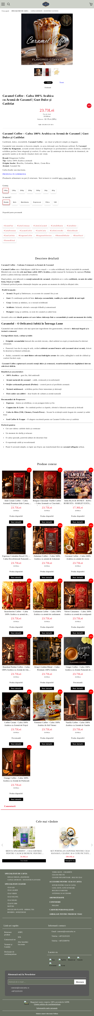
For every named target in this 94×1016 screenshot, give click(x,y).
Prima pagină (5, 11)
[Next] (91, 845)
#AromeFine (8, 226)
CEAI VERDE (12, 893)
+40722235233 (64, 936)
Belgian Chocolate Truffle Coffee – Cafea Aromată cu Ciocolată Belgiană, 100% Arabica (47, 503)
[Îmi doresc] (88, 211)
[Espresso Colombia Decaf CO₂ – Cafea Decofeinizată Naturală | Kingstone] (16, 554)
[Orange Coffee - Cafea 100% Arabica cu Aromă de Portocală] (16, 775)
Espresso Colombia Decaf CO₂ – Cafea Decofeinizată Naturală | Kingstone (16, 558)
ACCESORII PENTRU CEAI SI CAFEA (65, 882)
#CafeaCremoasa (23, 226)
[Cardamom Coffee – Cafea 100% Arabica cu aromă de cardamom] (47, 609)
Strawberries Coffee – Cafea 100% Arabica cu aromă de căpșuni (16, 613)
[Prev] (2, 845)
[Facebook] (51, 946)
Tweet (61, 82)
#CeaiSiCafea (41, 231)
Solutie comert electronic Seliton (47, 1014)
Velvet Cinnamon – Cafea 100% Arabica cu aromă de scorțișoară (77, 612)
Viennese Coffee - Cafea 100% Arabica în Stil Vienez (47, 723)
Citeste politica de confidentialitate (47, 1004)
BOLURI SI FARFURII (60, 890)
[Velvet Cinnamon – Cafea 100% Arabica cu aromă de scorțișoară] (78, 609)
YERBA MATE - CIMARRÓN (62, 872)
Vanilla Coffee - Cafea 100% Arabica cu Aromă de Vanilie (78, 723)
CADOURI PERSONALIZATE (61, 910)
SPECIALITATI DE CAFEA (20, 11)
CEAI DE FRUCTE (58, 875)
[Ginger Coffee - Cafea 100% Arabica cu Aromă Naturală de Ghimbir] (78, 665)
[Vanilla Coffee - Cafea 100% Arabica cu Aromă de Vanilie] (78, 720)
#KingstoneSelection (44, 235)
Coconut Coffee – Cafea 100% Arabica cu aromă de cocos (78, 557)
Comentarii (10, 806)
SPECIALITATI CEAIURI (15, 884)
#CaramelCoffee (26, 231)
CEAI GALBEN (12, 890)
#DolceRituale (72, 231)
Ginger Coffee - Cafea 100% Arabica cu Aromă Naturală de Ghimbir (78, 669)
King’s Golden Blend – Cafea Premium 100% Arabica (47, 668)
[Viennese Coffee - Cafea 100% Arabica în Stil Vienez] (47, 720)
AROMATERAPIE (56, 898)
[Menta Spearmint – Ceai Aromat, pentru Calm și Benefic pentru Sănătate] (24, 838)
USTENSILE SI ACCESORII (61, 893)
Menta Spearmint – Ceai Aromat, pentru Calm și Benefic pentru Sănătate (24, 852)
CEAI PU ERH (12, 903)
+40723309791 (64, 941)
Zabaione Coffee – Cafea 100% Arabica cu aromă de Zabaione (47, 557)
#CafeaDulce (71, 226)
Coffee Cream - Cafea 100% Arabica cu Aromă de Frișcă (16, 723)
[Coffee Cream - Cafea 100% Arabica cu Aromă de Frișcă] (16, 720)
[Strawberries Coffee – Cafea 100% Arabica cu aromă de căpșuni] (16, 609)
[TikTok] (68, 946)
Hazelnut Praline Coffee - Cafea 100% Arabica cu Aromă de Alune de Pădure (16, 669)
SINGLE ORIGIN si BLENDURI (18, 877)
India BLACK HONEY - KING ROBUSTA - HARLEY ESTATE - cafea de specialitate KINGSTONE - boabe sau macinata (78, 503)
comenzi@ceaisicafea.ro (66, 931)
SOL (19, 937)
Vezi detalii (16, 522)
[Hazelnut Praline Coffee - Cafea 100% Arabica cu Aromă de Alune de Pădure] (16, 665)
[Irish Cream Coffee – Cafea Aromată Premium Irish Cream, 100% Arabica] (16, 498)
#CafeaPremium (10, 231)
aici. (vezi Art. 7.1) (67, 178)
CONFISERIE (55, 902)
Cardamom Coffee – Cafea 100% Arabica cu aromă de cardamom (47, 612)
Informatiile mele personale (46, 1008)
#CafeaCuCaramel (40, 226)
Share (49, 82)
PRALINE (55, 905)
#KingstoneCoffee (25, 235)
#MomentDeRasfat (62, 235)
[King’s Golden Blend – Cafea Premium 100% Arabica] (47, 665)
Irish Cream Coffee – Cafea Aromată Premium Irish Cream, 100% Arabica (16, 503)
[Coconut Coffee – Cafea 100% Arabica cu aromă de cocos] (78, 554)
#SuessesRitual (9, 240)
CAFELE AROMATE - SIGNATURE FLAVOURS (45, 11)
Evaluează (48, 87)
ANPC (20, 932)
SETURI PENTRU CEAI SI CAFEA (64, 885)
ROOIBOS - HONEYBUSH (16, 912)
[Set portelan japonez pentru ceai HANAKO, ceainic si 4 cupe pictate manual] (70, 838)
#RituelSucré (78, 235)
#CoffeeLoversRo (56, 231)
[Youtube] (62, 946)
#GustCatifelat (9, 235)
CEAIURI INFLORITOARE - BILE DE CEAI (67, 877)
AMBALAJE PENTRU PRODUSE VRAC (65, 914)
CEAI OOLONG (12, 897)
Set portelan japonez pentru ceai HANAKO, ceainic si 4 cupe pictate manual (70, 852)
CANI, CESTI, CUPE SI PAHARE (63, 888)
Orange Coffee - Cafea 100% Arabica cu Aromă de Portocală (16, 779)
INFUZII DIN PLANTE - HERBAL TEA (20, 909)
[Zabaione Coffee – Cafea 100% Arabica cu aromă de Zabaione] (47, 554)
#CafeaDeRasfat (57, 226)
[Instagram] (57, 946)
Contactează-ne (10, 940)
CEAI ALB (11, 887)
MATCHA (10, 906)
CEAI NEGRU (12, 900)
